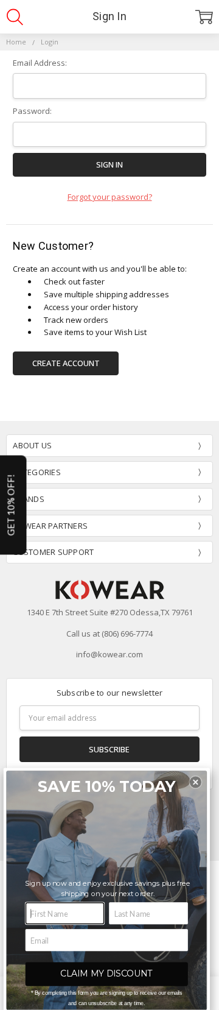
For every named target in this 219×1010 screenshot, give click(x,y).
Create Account (66, 363)
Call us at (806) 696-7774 (109, 633)
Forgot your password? (110, 196)
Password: (32, 110)
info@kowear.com (109, 654)
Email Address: (40, 62)
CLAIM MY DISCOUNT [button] (106, 973)
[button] (195, 782)
